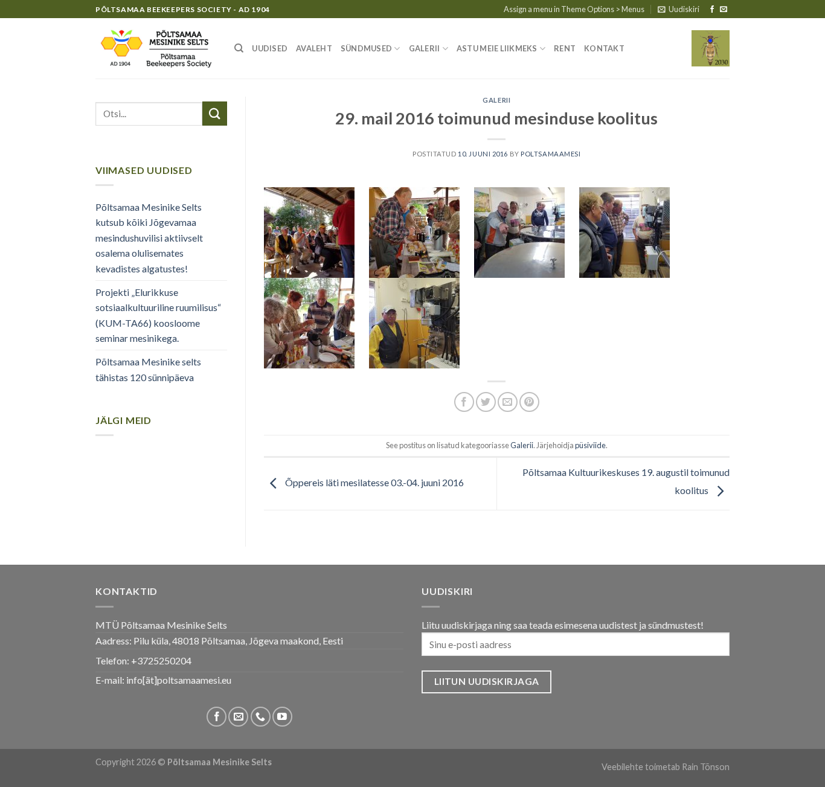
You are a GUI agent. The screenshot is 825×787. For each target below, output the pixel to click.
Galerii (424, 48)
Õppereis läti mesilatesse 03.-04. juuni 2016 (373, 482)
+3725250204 (161, 660)
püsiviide (590, 445)
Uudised (269, 48)
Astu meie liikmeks (497, 48)
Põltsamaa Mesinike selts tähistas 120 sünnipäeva (148, 369)
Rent (565, 48)
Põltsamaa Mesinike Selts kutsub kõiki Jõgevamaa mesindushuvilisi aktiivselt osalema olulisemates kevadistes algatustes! (149, 237)
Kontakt (604, 48)
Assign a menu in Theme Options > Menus (574, 9)
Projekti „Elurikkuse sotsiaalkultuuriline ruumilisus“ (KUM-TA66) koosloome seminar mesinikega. (158, 315)
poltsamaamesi (550, 154)
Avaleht (314, 48)
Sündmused (366, 48)
